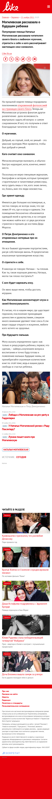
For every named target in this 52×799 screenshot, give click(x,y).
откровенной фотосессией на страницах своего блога (24, 107)
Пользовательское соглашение (15, 706)
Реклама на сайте (10, 694)
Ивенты (5, 697)
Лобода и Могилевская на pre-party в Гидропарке (25, 416)
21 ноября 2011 (27, 17)
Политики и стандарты (12, 703)
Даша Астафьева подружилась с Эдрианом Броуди (24, 605)
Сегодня (21, 457)
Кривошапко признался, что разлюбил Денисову (22, 537)
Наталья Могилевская (15, 449)
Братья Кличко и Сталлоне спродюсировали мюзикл (25, 571)
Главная (5, 17)
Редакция (6, 700)
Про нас (5, 691)
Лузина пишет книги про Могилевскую (18, 438)
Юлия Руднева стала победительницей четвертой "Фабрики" (22, 639)
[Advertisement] (26, 485)
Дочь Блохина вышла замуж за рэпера (22, 674)
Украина (15, 17)
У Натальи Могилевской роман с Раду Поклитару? (25, 427)
